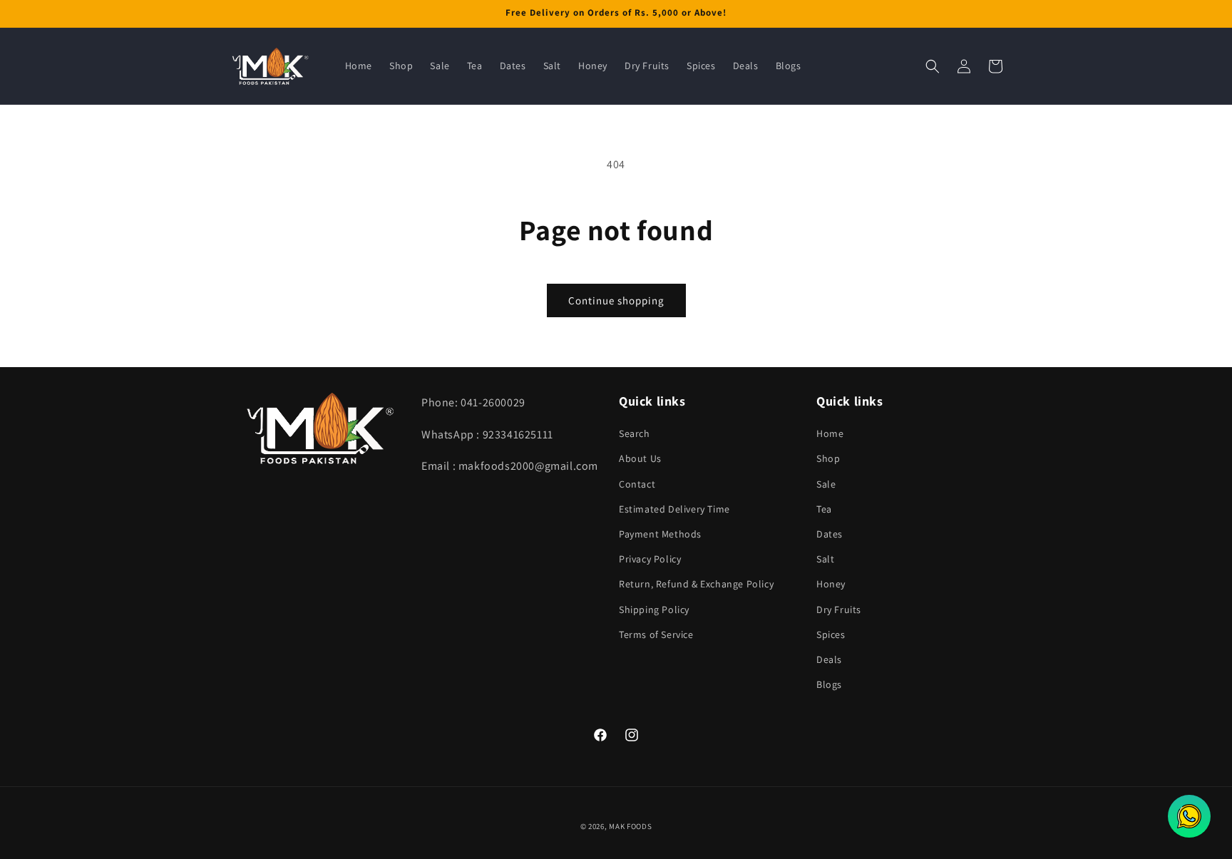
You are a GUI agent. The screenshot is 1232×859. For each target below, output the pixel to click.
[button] (932, 66)
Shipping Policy (654, 609)
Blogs (829, 684)
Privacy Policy (650, 558)
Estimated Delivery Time (674, 509)
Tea (824, 509)
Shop (828, 459)
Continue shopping (616, 300)
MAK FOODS (630, 826)
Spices (831, 634)
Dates (829, 534)
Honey (831, 584)
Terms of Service (656, 634)
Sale (826, 484)
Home (829, 434)
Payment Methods (660, 534)
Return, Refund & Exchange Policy (696, 584)
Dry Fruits (838, 609)
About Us (640, 459)
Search (634, 434)
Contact (637, 484)
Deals (829, 659)
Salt (825, 558)
